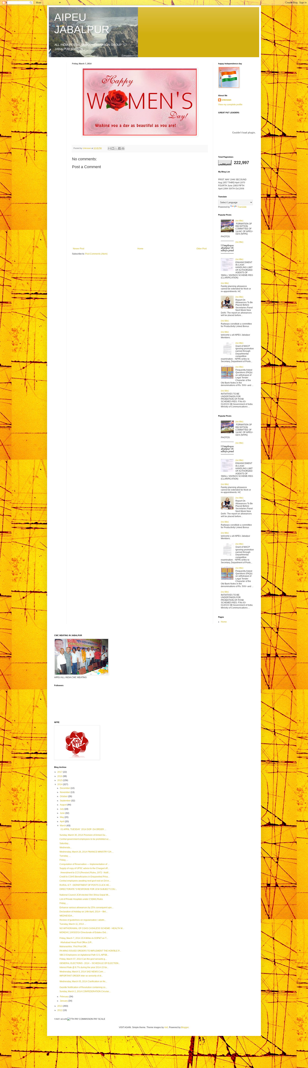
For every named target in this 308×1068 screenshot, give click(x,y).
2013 (60, 1006)
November (65, 792)
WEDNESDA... (67, 915)
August (63, 804)
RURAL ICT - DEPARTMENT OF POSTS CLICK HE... (85, 885)
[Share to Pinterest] (123, 148)
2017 (60, 772)
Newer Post (78, 248)
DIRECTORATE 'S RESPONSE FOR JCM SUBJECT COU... (88, 889)
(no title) (239, 220)
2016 (60, 776)
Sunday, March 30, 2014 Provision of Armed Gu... (83, 835)
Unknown (226, 100)
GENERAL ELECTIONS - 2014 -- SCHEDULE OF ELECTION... (90, 963)
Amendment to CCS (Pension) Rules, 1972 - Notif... (85, 872)
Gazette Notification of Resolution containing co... (83, 987)
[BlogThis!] (113, 148)
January (64, 1001)
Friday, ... (64, 860)
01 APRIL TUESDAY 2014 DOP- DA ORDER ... (83, 829)
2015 (60, 780)
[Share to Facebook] (119, 148)
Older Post (201, 248)
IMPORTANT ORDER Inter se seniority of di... (81, 975)
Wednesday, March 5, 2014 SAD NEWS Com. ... (83, 971)
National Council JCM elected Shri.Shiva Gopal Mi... (85, 895)
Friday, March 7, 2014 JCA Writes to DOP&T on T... (84, 938)
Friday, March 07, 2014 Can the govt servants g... (83, 959)
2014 (60, 784)
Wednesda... (66, 847)
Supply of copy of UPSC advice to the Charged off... (84, 868)
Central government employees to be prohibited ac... (85, 839)
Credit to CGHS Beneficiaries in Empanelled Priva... (84, 876)
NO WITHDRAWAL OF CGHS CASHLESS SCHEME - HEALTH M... (92, 928)
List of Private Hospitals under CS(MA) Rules (81, 899)
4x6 (166, 1027)
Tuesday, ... (65, 856)
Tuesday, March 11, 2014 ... (73, 924)
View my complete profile (230, 104)
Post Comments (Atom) (96, 254)
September (65, 800)
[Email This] (109, 148)
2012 (60, 1010)
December (65, 788)
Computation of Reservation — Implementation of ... (84, 864)
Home (140, 248)
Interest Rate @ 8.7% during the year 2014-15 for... (84, 967)
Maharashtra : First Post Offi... (74, 946)
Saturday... (65, 843)
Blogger (185, 1027)
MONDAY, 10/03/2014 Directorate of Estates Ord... (83, 932)
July (62, 809)
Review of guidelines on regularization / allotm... (83, 920)
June (62, 813)
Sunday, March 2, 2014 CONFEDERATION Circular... (85, 991)
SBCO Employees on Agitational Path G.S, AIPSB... (84, 955)
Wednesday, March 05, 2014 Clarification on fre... (83, 981)
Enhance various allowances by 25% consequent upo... (86, 907)
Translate (242, 207)
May (62, 817)
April (62, 821)
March (63, 825)
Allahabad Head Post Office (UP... (76, 942)
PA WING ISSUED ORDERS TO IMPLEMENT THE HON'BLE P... (90, 951)
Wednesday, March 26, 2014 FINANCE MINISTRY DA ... (86, 852)
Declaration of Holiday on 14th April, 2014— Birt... (83, 911)
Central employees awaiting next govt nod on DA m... (85, 881)
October (64, 796)
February (64, 996)
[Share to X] (116, 148)
